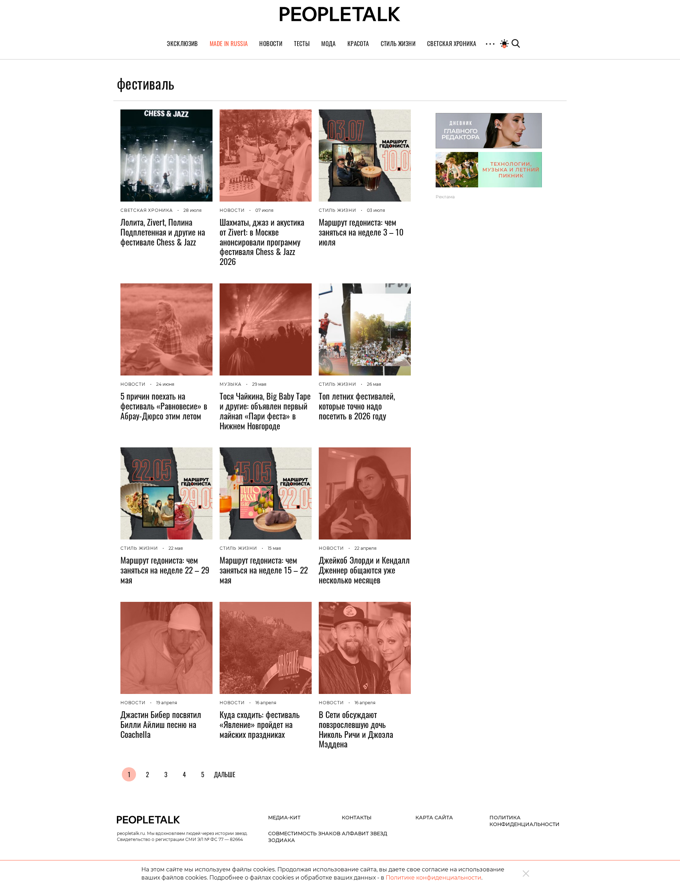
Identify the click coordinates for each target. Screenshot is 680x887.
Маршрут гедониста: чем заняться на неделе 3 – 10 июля (361, 231)
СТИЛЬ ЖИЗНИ (337, 210)
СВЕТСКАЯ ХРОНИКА (146, 210)
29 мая (259, 384)
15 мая (274, 548)
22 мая (176, 548)
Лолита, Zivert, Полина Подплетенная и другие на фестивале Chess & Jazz (162, 231)
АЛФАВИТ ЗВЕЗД (364, 833)
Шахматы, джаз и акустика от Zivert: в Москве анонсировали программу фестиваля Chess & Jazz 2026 (262, 241)
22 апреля (365, 548)
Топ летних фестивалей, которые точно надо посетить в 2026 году (357, 405)
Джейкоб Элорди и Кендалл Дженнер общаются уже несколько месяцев (364, 569)
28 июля (192, 210)
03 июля (376, 210)
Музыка (231, 384)
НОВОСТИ (232, 210)
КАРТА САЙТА (434, 817)
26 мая (374, 384)
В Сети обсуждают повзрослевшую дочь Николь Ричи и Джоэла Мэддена (356, 729)
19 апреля (166, 702)
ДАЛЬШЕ (224, 774)
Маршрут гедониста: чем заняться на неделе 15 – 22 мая (264, 569)
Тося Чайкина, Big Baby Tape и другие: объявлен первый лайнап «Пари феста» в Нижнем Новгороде (265, 410)
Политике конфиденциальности (433, 877)
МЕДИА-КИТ (284, 817)
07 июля (264, 210)
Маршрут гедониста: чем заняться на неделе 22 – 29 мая (164, 569)
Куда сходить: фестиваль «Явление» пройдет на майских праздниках (260, 724)
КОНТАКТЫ (357, 817)
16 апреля (265, 702)
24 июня (165, 384)
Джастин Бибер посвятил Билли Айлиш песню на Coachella (160, 724)
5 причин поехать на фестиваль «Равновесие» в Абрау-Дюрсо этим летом (163, 405)
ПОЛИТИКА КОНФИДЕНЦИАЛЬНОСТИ (524, 821)
